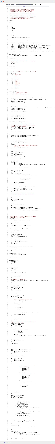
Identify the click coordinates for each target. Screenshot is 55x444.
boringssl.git (13, 4)
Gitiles (5, 442)
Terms (10, 442)
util (35, 4)
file (24, 6)
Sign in (53, 1)
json (53, 442)
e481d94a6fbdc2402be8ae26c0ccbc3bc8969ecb (24, 4)
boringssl (8, 4)
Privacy (8, 442)
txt (51, 442)
